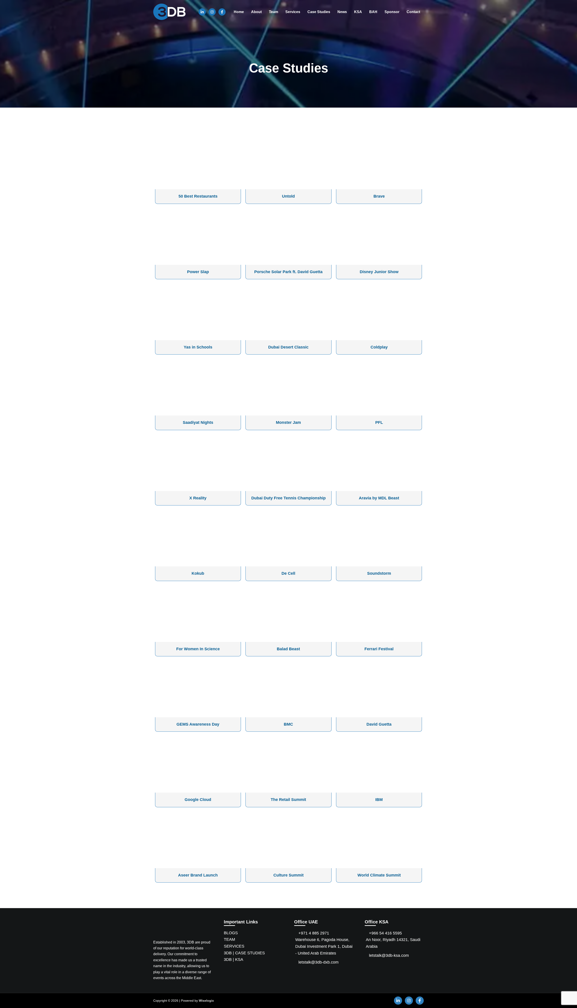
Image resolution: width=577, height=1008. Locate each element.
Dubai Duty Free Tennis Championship (288, 498)
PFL (379, 422)
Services (292, 12)
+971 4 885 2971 (313, 933)
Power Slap (198, 272)
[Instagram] (212, 12)
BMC (288, 724)
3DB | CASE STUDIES (244, 953)
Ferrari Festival (379, 649)
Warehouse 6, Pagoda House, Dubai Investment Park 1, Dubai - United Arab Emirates (324, 946)
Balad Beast (288, 649)
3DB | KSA (233, 959)
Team (273, 12)
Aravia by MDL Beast (379, 498)
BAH (373, 12)
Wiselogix (206, 1000)
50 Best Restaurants (198, 196)
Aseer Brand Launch (198, 875)
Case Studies (318, 12)
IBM (379, 799)
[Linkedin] (202, 12)
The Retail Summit (288, 799)
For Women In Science (198, 649)
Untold (288, 196)
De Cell (288, 573)
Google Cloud (198, 799)
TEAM (229, 939)
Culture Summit (288, 875)
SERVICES (234, 946)
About (256, 12)
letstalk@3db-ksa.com (389, 955)
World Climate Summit (379, 875)
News (342, 12)
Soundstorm (379, 573)
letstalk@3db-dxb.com (318, 962)
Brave (379, 196)
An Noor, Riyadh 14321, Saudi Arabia (393, 943)
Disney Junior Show (379, 272)
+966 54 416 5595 (385, 933)
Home (239, 12)
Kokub (198, 573)
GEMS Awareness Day (197, 724)
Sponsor (392, 12)
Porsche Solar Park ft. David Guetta (288, 272)
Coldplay (379, 347)
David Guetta (379, 724)
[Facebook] (222, 12)
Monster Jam (288, 422)
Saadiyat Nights (198, 422)
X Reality (197, 498)
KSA (358, 12)
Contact (413, 12)
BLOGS (231, 933)
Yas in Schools (198, 347)
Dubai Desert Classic (288, 347)
